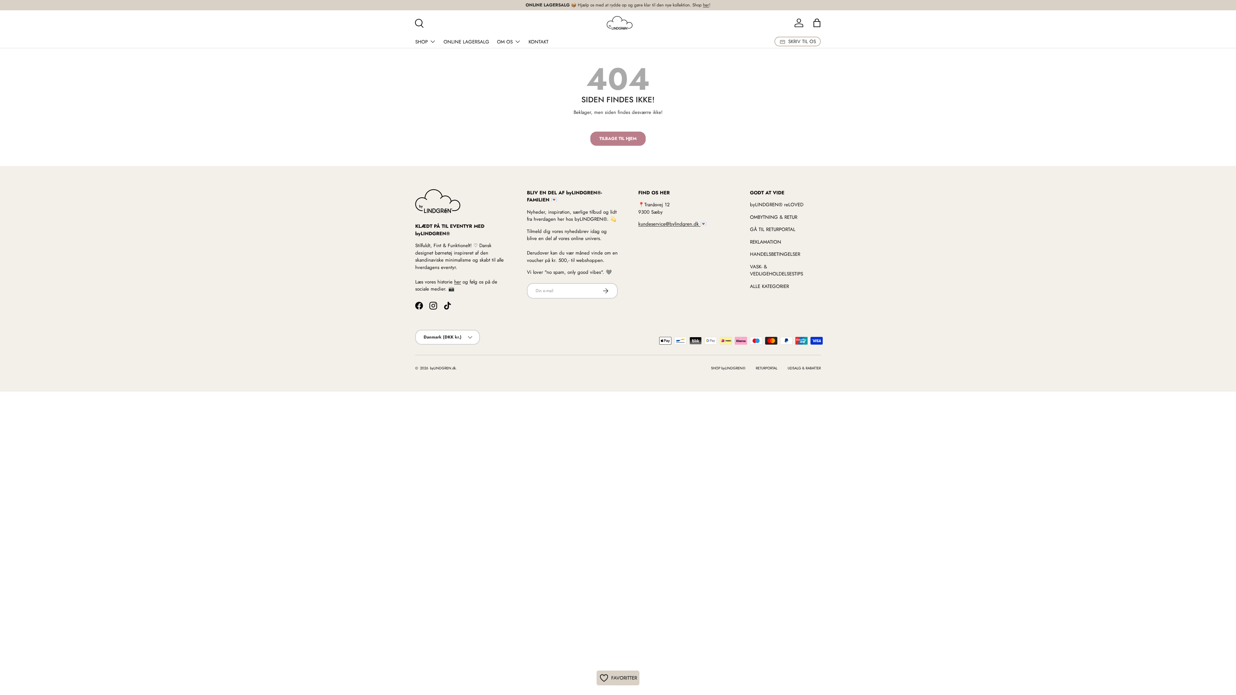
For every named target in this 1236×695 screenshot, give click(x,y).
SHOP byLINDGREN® (728, 368)
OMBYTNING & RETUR (773, 217)
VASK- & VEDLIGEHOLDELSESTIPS (776, 270)
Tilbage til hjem (618, 138)
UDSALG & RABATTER (804, 368)
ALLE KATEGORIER (769, 286)
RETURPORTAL (766, 368)
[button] (817, 23)
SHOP (421, 41)
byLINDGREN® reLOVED (776, 204)
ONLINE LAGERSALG (466, 41)
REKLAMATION (765, 242)
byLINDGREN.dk (442, 368)
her (706, 5)
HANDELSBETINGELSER (775, 254)
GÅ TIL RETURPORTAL (772, 229)
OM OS (505, 41)
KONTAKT (538, 41)
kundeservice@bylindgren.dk (669, 223)
